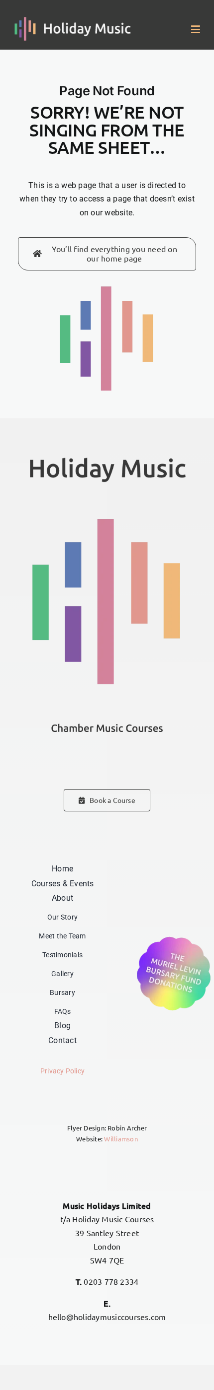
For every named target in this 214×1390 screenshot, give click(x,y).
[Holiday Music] (73, 20)
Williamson (120, 1138)
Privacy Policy (62, 1071)
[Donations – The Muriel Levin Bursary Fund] (173, 937)
